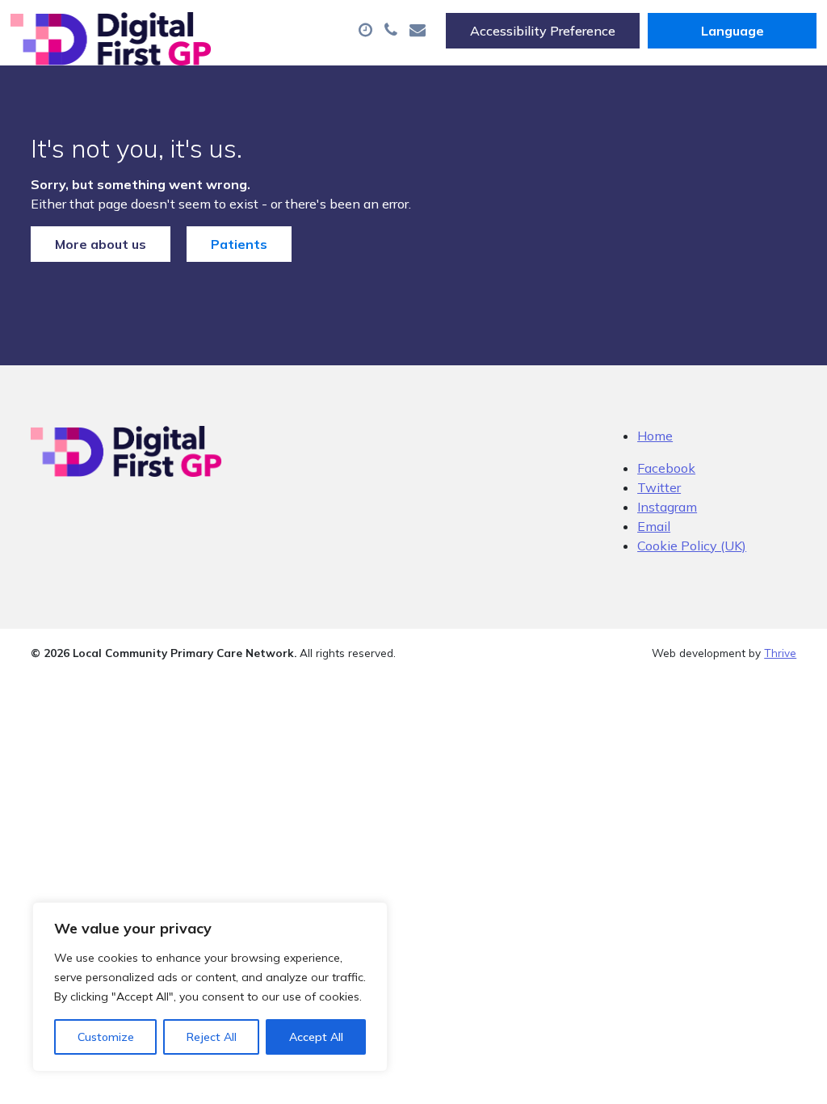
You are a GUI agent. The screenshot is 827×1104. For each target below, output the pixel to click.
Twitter (659, 487)
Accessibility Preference (542, 31)
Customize (106, 1037)
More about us (100, 244)
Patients (239, 244)
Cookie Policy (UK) (691, 545)
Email (653, 526)
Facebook (666, 468)
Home (655, 436)
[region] (210, 987)
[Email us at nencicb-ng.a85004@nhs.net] (419, 31)
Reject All (212, 1037)
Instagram (667, 507)
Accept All (316, 1037)
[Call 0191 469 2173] (392, 31)
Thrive (780, 652)
